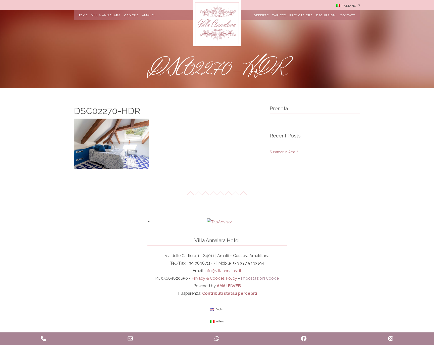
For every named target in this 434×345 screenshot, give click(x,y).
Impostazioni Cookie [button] (260, 278)
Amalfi (148, 15)
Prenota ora (301, 15)
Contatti (348, 15)
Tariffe (279, 15)
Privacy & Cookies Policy (214, 278)
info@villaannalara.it (223, 270)
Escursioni (326, 15)
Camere (131, 15)
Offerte (261, 15)
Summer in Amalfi (284, 152)
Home (83, 15)
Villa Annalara (106, 15)
